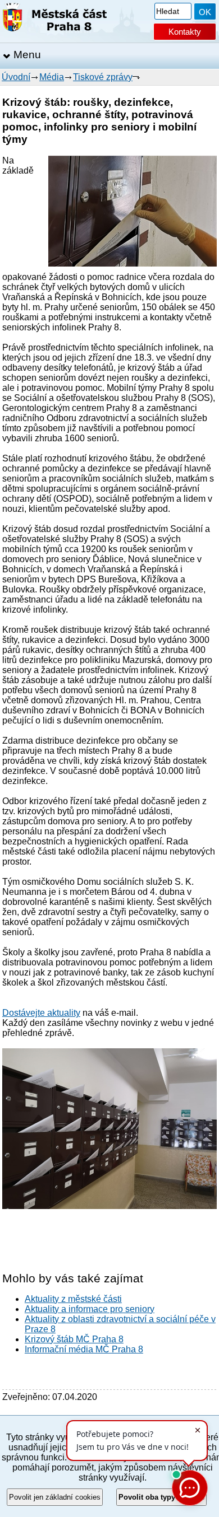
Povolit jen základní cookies (55, 1497)
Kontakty (184, 31)
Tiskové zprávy (103, 77)
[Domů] (55, 19)
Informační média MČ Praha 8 (84, 1349)
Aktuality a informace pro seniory (89, 1309)
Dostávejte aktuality (41, 1012)
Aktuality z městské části (73, 1299)
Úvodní (16, 77)
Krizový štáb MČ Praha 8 (74, 1339)
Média (51, 77)
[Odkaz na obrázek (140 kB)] (109, 1206)
